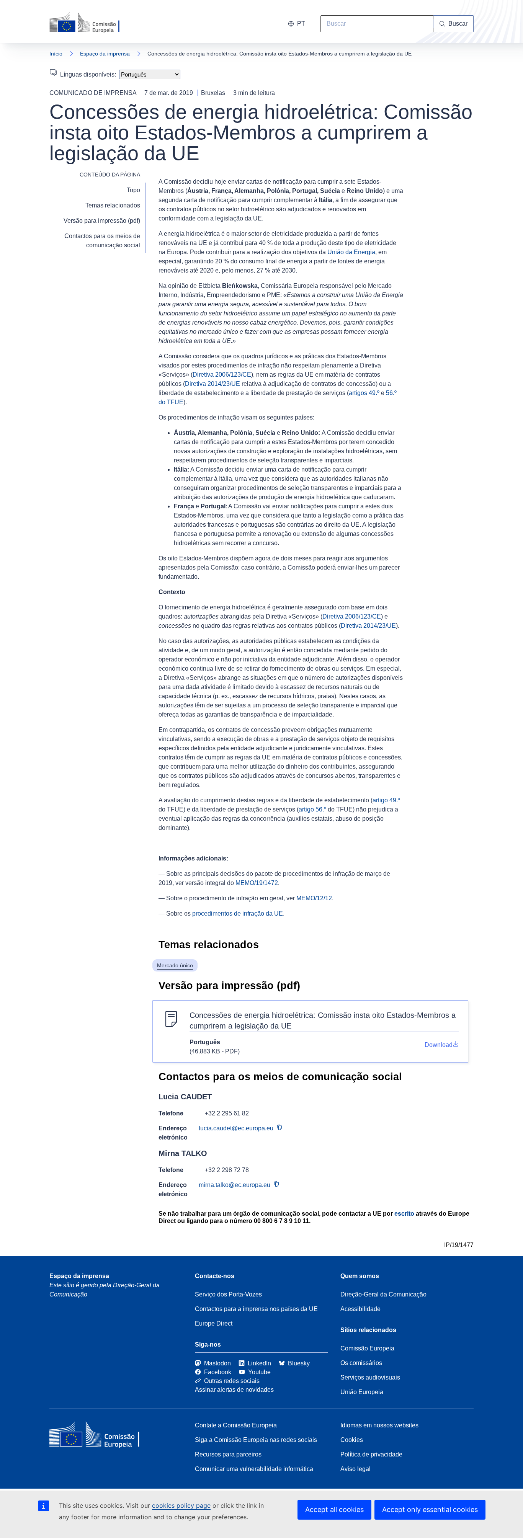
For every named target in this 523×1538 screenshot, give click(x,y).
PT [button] (301, 23)
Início (55, 54)
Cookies (351, 1440)
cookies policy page (181, 1505)
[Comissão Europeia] (92, 23)
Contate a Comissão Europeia (236, 1425)
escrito (404, 1213)
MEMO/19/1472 (256, 883)
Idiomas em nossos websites (379, 1425)
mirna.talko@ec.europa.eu (234, 1185)
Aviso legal (355, 1469)
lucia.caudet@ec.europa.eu (236, 1128)
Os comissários (361, 1363)
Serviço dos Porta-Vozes (228, 1294)
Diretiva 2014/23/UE (212, 383)
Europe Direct (213, 1323)
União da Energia (351, 252)
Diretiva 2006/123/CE (222, 374)
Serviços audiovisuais (370, 1377)
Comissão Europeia (367, 1348)
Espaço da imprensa (105, 54)
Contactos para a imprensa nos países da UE (256, 1309)
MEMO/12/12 (314, 898)
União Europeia (361, 1392)
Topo (133, 190)
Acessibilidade (360, 1309)
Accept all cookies (334, 1509)
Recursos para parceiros (228, 1454)
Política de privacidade (371, 1454)
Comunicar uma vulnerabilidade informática (254, 1469)
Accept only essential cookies (430, 1509)
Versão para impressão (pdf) (102, 220)
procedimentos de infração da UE (237, 913)
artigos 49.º (364, 393)
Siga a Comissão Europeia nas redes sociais (256, 1440)
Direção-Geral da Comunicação (383, 1294)
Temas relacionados (112, 205)
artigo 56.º (312, 809)
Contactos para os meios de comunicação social (102, 240)
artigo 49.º (386, 800)
